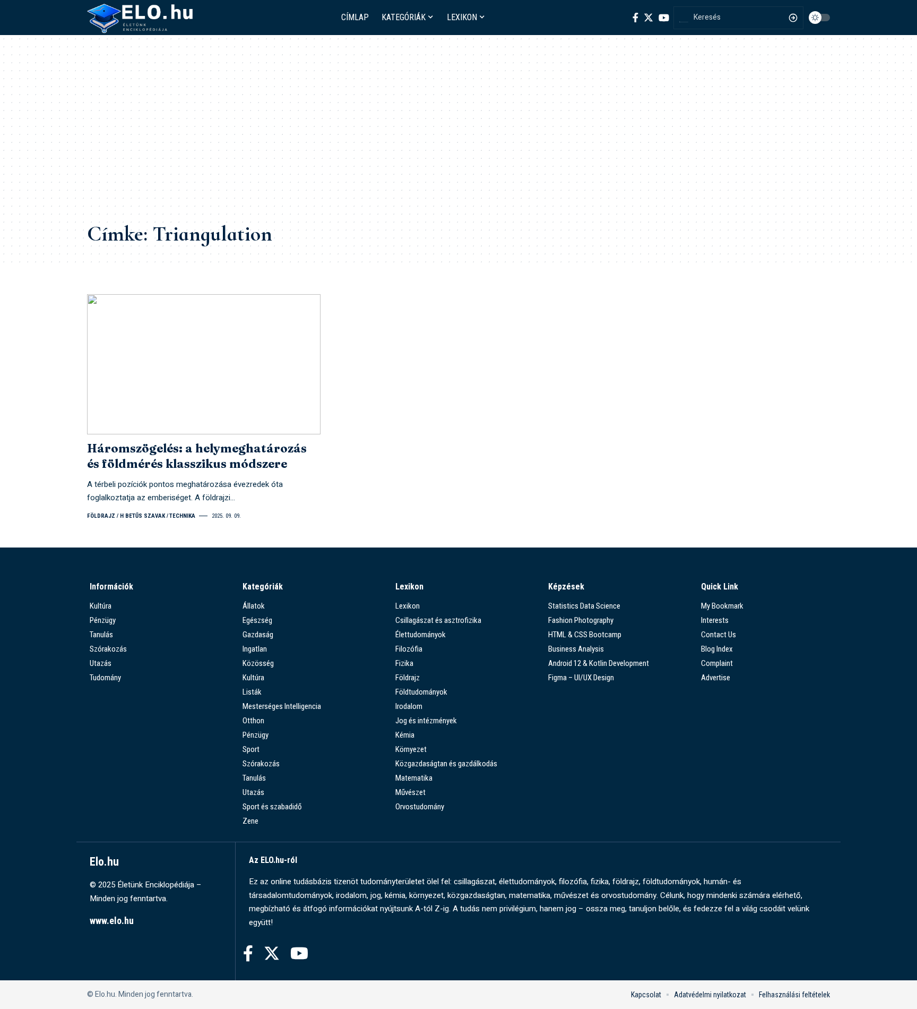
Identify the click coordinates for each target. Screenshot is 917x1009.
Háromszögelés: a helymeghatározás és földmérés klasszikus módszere (197, 456)
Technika (182, 515)
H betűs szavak (142, 515)
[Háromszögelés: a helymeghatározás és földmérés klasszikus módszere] (204, 364)
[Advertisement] (458, 136)
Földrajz (101, 515)
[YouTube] (664, 17)
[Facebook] (635, 17)
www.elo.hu (112, 920)
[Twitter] (648, 17)
